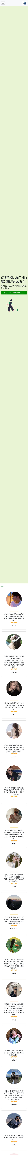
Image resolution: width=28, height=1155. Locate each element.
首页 (2, 586)
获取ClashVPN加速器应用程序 (14, 293)
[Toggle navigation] (3, 3)
